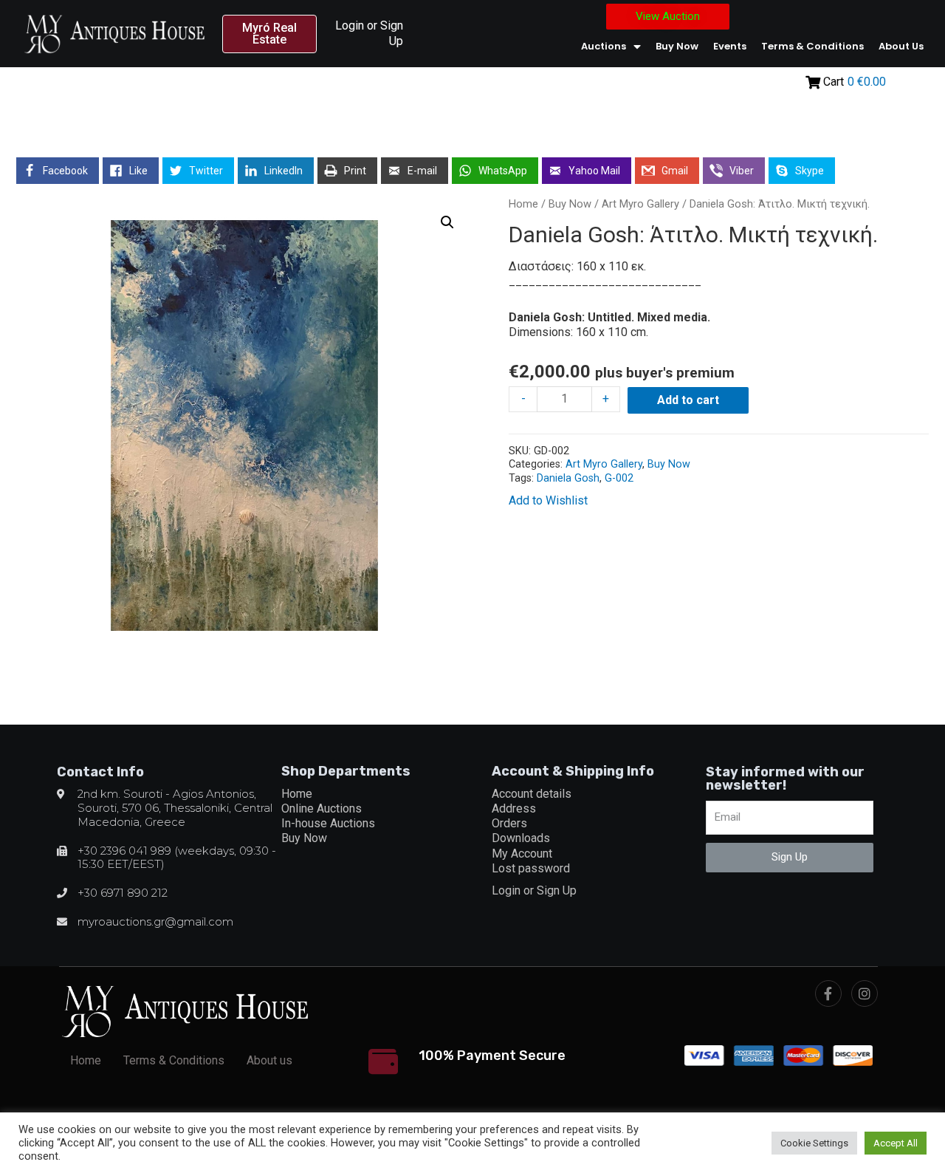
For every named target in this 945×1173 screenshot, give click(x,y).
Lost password (531, 868)
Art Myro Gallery (640, 204)
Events (729, 46)
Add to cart (688, 400)
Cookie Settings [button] (814, 1143)
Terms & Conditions (812, 46)
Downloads (521, 838)
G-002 (619, 478)
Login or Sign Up (534, 890)
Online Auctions (321, 808)
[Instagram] (864, 993)
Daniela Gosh (568, 478)
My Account (522, 854)
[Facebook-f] (828, 993)
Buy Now (677, 46)
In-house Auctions (328, 823)
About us (901, 46)
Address (514, 808)
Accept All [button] (895, 1143)
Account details (531, 794)
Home (523, 204)
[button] (269, 34)
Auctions (603, 46)
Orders (509, 823)
